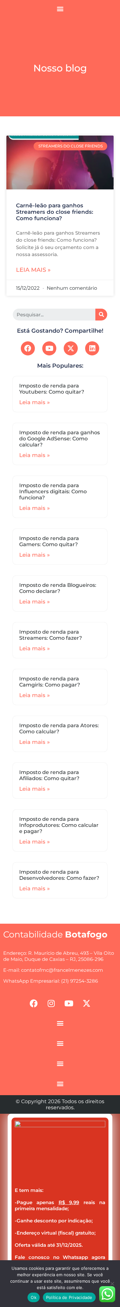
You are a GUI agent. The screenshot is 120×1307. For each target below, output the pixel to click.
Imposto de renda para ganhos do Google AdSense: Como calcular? (59, 438)
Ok (33, 1297)
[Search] (101, 315)
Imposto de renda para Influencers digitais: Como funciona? (53, 491)
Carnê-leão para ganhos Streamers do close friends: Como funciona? (54, 211)
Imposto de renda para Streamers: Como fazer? (50, 635)
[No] (112, 1283)
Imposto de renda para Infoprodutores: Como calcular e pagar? (59, 825)
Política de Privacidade (69, 1297)
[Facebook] (28, 348)
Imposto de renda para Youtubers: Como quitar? (51, 389)
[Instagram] (51, 1003)
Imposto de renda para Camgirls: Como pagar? (49, 682)
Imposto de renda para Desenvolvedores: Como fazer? (59, 875)
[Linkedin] (92, 348)
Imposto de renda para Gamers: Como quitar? (49, 541)
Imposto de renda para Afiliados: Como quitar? (49, 775)
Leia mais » (33, 269)
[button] (60, 8)
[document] (60, 1210)
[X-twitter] (71, 348)
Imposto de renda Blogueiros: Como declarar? (57, 588)
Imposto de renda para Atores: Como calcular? (59, 728)
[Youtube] (49, 348)
